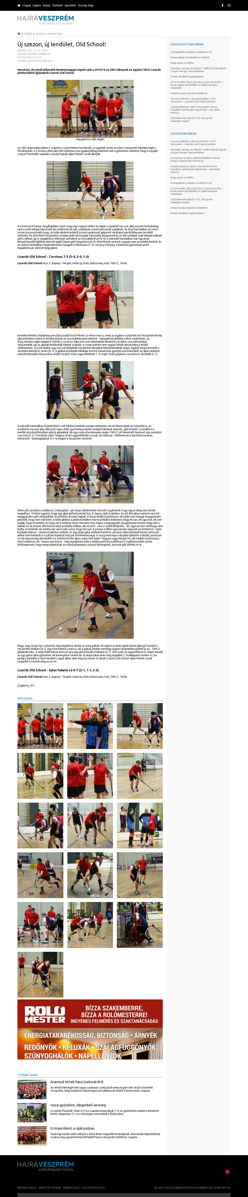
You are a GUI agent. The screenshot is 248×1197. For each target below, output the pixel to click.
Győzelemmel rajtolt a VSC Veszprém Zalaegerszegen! (191, 119)
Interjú (47, 5)
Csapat (26, 5)
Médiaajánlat (27, 1187)
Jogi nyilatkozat (93, 1187)
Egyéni (37, 5)
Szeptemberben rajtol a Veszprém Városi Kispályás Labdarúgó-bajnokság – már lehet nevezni (195, 109)
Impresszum (71, 1187)
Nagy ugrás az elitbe (182, 62)
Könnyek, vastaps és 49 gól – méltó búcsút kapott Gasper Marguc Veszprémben (198, 69)
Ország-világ (85, 5)
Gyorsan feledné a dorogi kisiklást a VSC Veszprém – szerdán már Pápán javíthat (193, 100)
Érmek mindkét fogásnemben (187, 76)
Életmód (58, 5)
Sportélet (70, 5)
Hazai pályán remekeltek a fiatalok (189, 57)
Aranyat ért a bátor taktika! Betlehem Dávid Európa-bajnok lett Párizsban (195, 159)
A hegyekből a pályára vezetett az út (191, 52)
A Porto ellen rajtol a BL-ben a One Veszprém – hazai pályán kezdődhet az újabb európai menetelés (196, 85)
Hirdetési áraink (50, 1187)
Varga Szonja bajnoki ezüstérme (188, 93)
